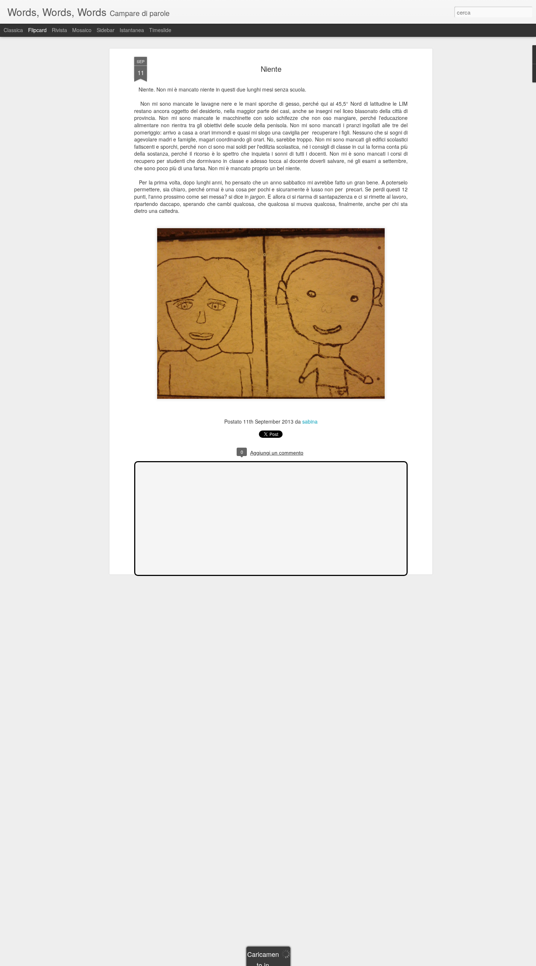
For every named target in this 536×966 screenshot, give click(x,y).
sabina (310, 421)
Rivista (59, 30)
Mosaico (82, 30)
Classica (13, 30)
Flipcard (37, 30)
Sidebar (105, 30)
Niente (271, 68)
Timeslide (160, 30)
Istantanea (132, 30)
